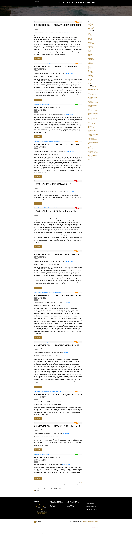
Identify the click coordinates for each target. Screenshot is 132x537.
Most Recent (90, 31)
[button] (85, 509)
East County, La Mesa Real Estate (77, 485)
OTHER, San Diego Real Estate (73, 487)
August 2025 (90, 49)
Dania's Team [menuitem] (87, 2)
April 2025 (90, 54)
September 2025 (91, 47)
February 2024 (90, 72)
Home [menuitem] (59, 2)
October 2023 (90, 76)
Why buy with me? (70, 505)
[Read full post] (58, 22)
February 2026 (90, 41)
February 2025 (90, 56)
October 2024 (90, 62)
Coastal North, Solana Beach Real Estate (41, 485)
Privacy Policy (85, 521)
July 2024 (89, 66)
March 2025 (90, 55)
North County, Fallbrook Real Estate (47, 487)
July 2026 (89, 34)
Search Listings (69, 507)
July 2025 (89, 50)
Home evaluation (53, 506)
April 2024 (90, 70)
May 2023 (90, 83)
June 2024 (90, 67)
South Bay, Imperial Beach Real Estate (47, 488)
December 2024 (91, 59)
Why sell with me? (53, 505)
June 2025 (90, 51)
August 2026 (90, 33)
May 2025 (90, 53)
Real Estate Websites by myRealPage (92, 521)
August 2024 (90, 64)
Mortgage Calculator (70, 506)
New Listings (90, 24)
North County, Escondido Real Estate (38, 487)
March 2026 (90, 39)
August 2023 (90, 79)
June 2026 (90, 35)
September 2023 (91, 78)
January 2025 (90, 58)
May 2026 (90, 37)
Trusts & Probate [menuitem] (80, 2)
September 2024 (91, 63)
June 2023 (90, 82)
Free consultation (53, 507)
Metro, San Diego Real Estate (41, 69)
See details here (69, 32)
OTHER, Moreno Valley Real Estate (64, 487)
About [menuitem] (62, 2)
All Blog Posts (90, 23)
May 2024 (90, 68)
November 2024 (91, 60)
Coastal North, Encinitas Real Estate (69, 484)
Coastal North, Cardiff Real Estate (41, 484)
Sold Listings (90, 28)
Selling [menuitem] (73, 2)
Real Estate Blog (91, 27)
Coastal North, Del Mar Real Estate (60, 484)
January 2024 (90, 74)
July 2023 (89, 80)
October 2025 (90, 46)
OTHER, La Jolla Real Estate (55, 487)
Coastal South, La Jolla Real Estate (50, 485)
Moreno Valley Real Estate (92, 132)
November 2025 (91, 45)
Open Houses (90, 25)
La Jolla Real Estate (91, 123)
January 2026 (90, 42)
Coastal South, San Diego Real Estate (59, 485)
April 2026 (90, 38)
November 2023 (91, 75)
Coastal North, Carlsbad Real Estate (50, 484)
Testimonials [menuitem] (95, 2)
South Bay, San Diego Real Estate (57, 488)
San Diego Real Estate (79, 487)
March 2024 (90, 71)
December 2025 (91, 43)
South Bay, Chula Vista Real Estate (38, 488)
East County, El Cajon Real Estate (69, 485)
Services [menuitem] (68, 2)
